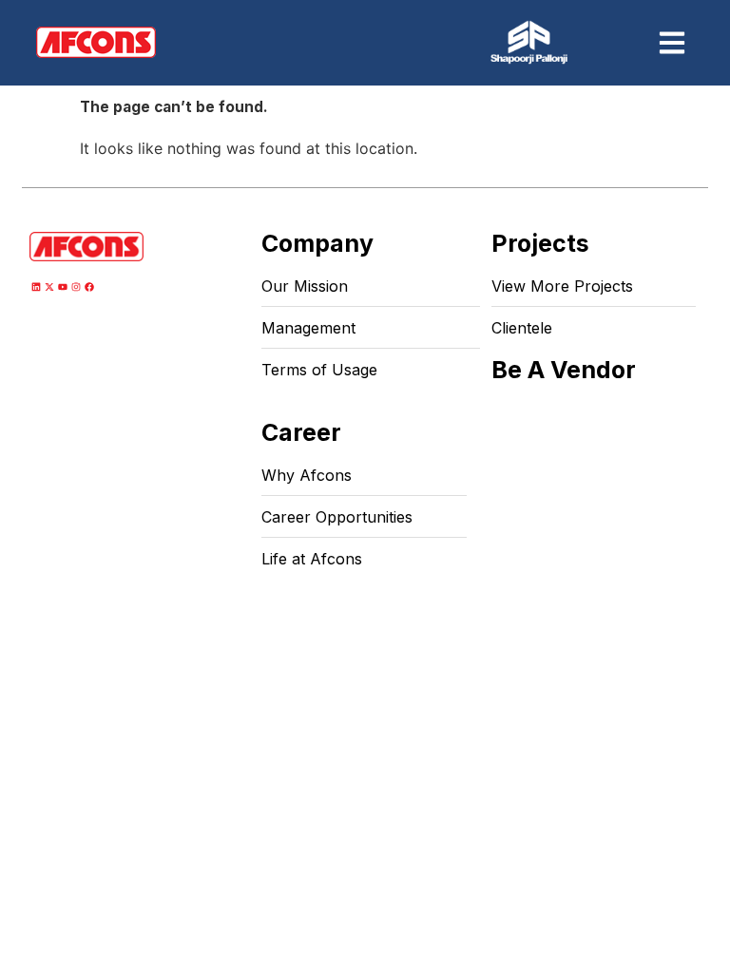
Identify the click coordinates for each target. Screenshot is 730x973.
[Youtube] (62, 287)
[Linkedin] (36, 287)
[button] (672, 42)
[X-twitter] (49, 287)
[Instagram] (76, 287)
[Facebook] (89, 287)
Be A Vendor (563, 369)
